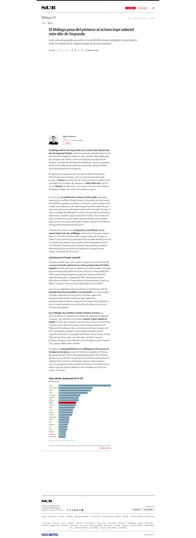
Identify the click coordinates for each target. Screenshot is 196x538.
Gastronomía (79, 523)
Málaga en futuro (55, 525)
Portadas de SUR (112, 523)
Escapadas (117, 525)
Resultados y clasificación (140, 18)
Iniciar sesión (143, 8)
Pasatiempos (70, 523)
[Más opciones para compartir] (82, 50)
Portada (44, 23)
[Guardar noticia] (52, 50)
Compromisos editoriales (136, 516)
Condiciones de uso (95, 516)
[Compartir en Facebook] (75, 50)
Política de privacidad (107, 516)
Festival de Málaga (149, 525)
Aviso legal (61, 516)
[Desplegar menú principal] (153, 8)
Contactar (44, 516)
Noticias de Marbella (90, 523)
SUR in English (47, 523)
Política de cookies (149, 516)
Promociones (56, 523)
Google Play (149, 509)
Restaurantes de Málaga (96, 525)
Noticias (129, 18)
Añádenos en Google (92, 50)
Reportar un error (105, 448)
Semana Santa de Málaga (81, 528)
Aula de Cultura (84, 525)
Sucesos (63, 523)
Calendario (151, 18)
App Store (137, 509)
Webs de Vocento (148, 534)
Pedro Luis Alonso (69, 136)
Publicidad (118, 516)
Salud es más (121, 523)
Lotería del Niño (122, 528)
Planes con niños (108, 525)
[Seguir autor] (67, 143)
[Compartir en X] (79, 50)
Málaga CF (49, 17)
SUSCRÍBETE (130, 8)
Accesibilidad (69, 516)
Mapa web (125, 516)
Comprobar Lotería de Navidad (108, 528)
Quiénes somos (53, 516)
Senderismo (125, 525)
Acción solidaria (74, 525)
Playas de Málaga (94, 528)
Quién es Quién (149, 523)
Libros (71, 528)
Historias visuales (101, 523)
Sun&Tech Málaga (131, 523)
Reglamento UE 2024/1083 (82, 516)
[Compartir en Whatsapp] (72, 50)
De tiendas (140, 523)
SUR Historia (45, 525)
